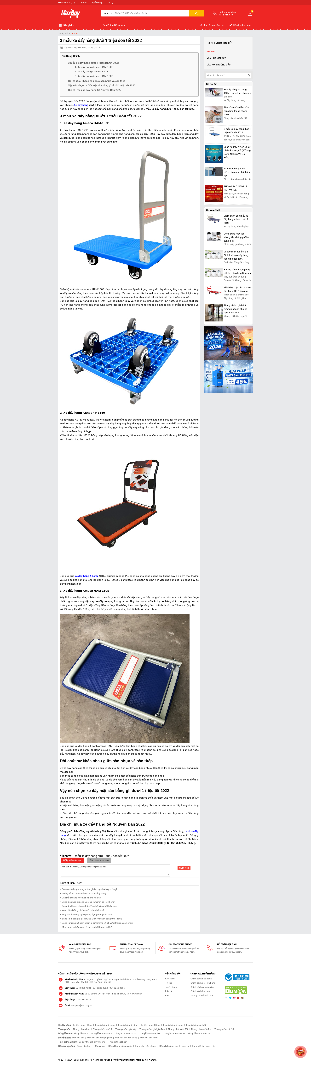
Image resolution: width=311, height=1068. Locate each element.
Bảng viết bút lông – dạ (203, 1046)
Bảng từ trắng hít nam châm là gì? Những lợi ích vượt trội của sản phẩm (97, 923)
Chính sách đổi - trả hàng (202, 983)
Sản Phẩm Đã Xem (113, 25)
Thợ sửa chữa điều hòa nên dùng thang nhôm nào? (236, 111)
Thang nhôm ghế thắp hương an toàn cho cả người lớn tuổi (235, 309)
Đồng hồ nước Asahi (101, 1033)
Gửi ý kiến (184, 867)
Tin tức (73, 33)
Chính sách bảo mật (200, 991)
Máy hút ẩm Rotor (149, 1037)
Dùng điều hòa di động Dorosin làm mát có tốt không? (88, 902)
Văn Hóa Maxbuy (216, 58)
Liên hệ (109, 2)
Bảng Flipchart (84, 1046)
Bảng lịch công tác (168, 1046)
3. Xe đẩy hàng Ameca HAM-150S (94, 76)
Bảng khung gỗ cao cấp (120, 1046)
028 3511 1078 (83, 999)
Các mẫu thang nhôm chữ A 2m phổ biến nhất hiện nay (89, 906)
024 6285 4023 (100, 988)
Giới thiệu (170, 978)
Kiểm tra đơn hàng (241, 25)
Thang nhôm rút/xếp (224, 1029)
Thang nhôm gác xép (125, 1029)
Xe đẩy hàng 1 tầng (82, 1025)
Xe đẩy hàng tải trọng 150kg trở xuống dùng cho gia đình (238, 93)
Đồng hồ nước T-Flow (150, 1033)
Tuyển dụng (96, 2)
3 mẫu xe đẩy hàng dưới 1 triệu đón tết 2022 (93, 62)
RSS (167, 995)
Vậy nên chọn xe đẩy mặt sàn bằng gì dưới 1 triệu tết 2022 (101, 85)
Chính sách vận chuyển (202, 987)
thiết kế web (91, 1059)
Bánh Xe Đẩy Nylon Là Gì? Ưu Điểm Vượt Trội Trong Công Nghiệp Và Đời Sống (237, 152)
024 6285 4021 (83, 988)
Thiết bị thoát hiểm (118, 1042)
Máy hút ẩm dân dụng (126, 1037)
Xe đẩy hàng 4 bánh (173, 1025)
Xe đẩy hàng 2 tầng (128, 1025)
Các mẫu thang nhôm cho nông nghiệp (81, 897)
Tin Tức (83, 2)
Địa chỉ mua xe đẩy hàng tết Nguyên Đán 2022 (94, 89)
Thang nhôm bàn (81, 1029)
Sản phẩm (68, 25)
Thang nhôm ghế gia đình (152, 1029)
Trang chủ (63, 33)
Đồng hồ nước (81, 1033)
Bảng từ (185, 1046)
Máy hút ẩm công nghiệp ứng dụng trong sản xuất (87, 914)
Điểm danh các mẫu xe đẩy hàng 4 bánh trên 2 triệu (236, 219)
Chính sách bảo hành (201, 978)
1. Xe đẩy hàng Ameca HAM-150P (94, 67)
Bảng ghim (99, 1046)
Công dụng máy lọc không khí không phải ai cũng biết (236, 237)
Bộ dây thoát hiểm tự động (92, 1042)
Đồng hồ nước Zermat (199, 1033)
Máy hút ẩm (78, 1037)
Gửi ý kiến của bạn (72, 860)
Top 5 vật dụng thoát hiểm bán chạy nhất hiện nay (237, 172)
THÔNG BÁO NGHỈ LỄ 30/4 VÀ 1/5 (235, 188)
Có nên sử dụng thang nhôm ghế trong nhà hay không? (89, 889)
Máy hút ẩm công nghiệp (99, 1037)
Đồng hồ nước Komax (125, 1033)
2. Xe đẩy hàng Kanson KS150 (92, 71)
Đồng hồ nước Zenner (174, 1033)
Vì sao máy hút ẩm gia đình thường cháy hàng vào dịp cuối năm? (236, 255)
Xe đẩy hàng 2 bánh (105, 1025)
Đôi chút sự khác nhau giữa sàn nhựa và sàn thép (96, 80)
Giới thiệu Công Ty (66, 2)
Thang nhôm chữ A (102, 1029)
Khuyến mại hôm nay (214, 25)
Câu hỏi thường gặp (218, 64)
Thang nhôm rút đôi (178, 1029)
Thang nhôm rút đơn (201, 1029)
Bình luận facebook (99, 860)
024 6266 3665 (117, 988)
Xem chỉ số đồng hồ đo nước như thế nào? (83, 910)
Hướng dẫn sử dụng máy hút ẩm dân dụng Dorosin (237, 271)
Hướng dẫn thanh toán (201, 995)
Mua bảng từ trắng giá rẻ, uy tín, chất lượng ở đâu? (87, 927)
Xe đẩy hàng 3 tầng (150, 1025)
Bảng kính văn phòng (145, 1046)
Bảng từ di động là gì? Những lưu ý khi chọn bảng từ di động (92, 918)
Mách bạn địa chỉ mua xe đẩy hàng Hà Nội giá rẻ (237, 289)
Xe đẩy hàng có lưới (196, 1025)
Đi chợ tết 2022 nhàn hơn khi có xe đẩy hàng (84, 893)
